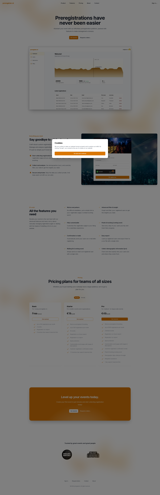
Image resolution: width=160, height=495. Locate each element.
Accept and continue (80, 153)
